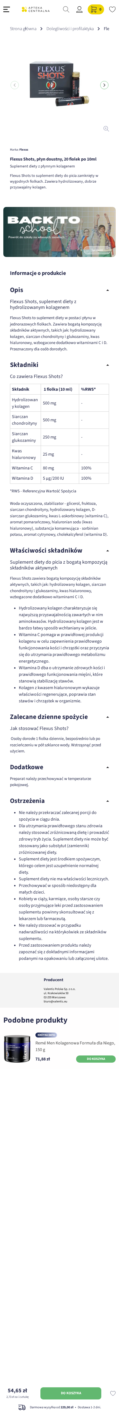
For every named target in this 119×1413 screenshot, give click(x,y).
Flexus (23, 150)
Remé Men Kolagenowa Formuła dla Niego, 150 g (75, 1046)
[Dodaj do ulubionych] (113, 1393)
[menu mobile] (6, 9)
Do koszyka (71, 1393)
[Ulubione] (112, 9)
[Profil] (79, 9)
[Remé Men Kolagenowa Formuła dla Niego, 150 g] (17, 1049)
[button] (104, 85)
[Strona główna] (36, 9)
